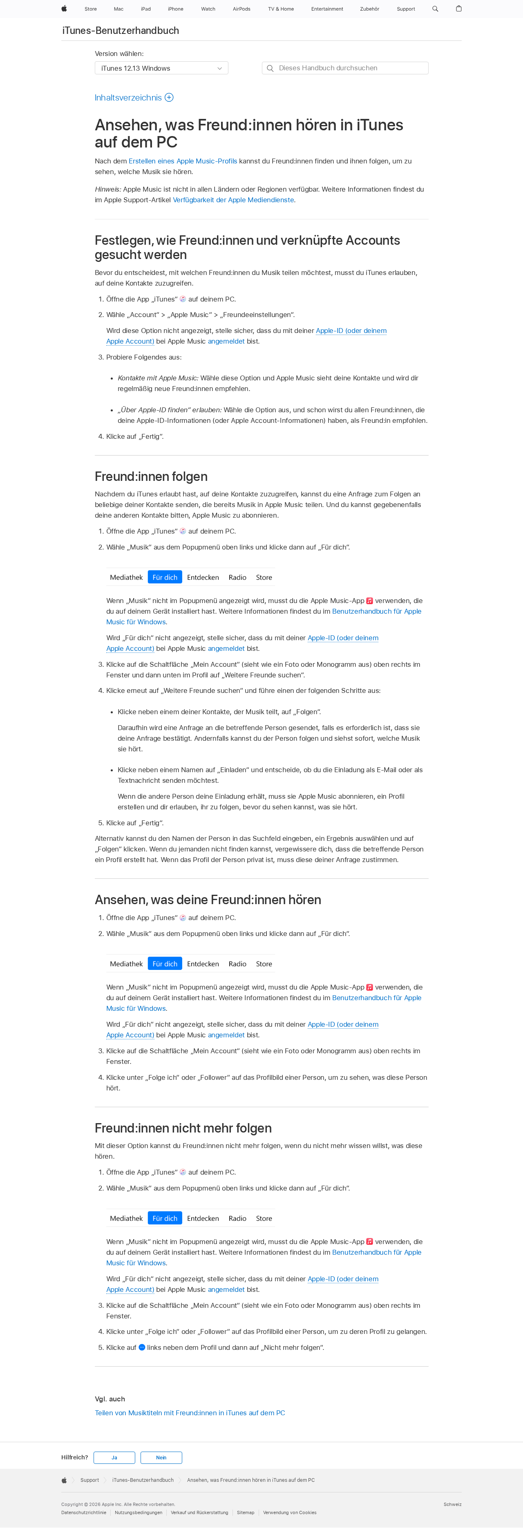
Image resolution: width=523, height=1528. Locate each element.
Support (89, 1480)
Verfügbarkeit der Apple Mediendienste (233, 200)
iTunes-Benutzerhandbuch (121, 30)
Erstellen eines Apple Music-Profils (183, 161)
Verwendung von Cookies (290, 1512)
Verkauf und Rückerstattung (199, 1512)
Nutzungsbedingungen (138, 1512)
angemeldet (226, 341)
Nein (161, 1458)
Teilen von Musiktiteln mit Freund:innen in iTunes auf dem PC (190, 1413)
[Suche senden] (270, 68)
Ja (114, 1458)
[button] (435, 9)
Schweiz (453, 1504)
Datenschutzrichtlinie (83, 1512)
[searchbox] (345, 68)
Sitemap (246, 1512)
